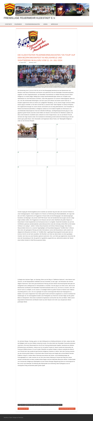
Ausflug (23, 404)
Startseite (8, 24)
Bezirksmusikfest (30, 404)
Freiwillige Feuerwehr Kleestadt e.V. (29, 18)
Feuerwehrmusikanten (32, 24)
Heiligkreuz (37, 404)
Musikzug (31, 62)
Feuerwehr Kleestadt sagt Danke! (66, 409)
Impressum (54, 24)
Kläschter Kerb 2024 (23, 409)
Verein (45, 24)
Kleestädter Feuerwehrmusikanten (49, 404)
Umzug (60, 404)
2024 (19, 404)
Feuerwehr (18, 24)
